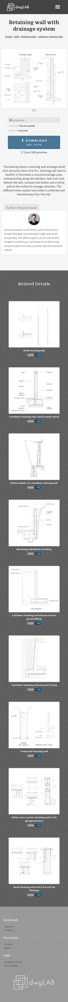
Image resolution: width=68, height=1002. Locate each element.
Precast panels (27, 125)
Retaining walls (28, 36)
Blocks (8, 947)
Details (8, 36)
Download (35, 142)
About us (9, 926)
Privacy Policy (11, 965)
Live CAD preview (35, 152)
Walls (16, 36)
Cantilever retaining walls (50, 36)
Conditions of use (13, 961)
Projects (9, 944)
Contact (8, 930)
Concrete (23, 130)
